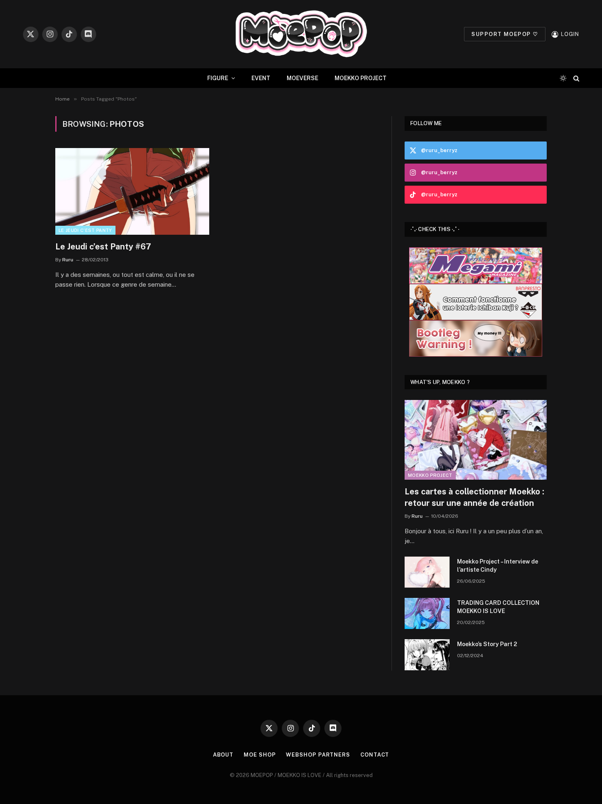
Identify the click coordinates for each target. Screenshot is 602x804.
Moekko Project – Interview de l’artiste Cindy (497, 565)
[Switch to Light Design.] (563, 78)
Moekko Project (430, 475)
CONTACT (374, 755)
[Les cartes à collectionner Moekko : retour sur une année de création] (476, 440)
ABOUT (223, 755)
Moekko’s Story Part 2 (487, 644)
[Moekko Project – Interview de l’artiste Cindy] (427, 572)
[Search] (575, 78)
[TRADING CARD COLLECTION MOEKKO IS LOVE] (427, 613)
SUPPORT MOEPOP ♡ (504, 34)
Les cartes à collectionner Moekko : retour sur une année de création (474, 497)
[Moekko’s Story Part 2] (427, 654)
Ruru (67, 260)
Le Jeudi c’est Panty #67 (103, 247)
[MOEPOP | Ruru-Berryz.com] (301, 34)
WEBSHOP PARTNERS (318, 755)
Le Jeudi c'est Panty (85, 230)
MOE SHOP (260, 755)
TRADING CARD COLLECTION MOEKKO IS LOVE (498, 607)
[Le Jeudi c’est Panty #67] (132, 191)
